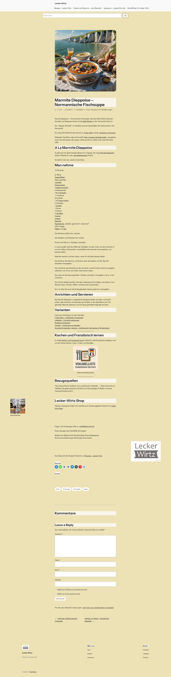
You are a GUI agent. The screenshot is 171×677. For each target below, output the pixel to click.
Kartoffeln (59, 213)
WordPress (33, 672)
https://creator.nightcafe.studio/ (95, 137)
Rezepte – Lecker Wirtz (93, 456)
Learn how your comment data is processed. (98, 607)
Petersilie (58, 221)
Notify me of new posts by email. (68, 594)
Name (58, 560)
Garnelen (62, 193)
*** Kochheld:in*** (79, 110)
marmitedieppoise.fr (80, 155)
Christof (68, 110)
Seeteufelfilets (60, 177)
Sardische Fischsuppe (62, 323)
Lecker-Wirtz (60, 3)
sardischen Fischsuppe (107, 133)
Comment (59, 534)
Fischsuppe (66, 489)
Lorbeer (57, 218)
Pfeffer (57, 229)
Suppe (86, 489)
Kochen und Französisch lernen (73, 340)
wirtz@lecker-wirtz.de (86, 426)
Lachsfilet (58, 182)
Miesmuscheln (60, 185)
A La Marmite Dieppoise (105, 153)
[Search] (125, 15)
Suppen (110, 110)
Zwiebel (59, 206)
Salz (64, 229)
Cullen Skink (88, 133)
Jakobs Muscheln (62, 187)
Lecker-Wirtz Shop (15, 415)
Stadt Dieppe (87, 121)
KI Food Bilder (103, 110)
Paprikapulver (59, 224)
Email (57, 570)
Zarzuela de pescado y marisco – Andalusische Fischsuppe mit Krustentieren (82, 328)
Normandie (76, 489)
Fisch (88, 110)
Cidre (62, 226)
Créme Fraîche (63, 200)
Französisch (94, 110)
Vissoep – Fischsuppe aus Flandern (67, 325)
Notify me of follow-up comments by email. (72, 589)
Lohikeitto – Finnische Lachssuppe (67, 320)
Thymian (58, 216)
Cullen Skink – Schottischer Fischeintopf (69, 318)
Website (58, 580)
